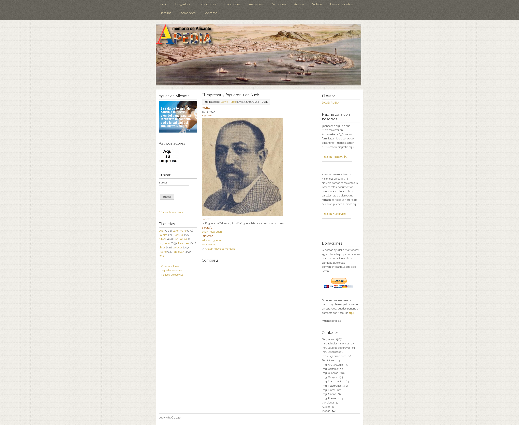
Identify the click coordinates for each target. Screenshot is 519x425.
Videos (317, 4)
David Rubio (228, 101)
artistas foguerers (212, 240)
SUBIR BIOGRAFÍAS (336, 157)
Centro (179, 234)
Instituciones (207, 4)
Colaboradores (170, 266)
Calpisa (163, 234)
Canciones (278, 4)
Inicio (163, 4)
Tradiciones (232, 4)
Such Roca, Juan (212, 231)
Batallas (165, 13)
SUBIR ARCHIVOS (335, 214)
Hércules (183, 243)
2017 (162, 230)
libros (162, 247)
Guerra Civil (181, 239)
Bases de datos (341, 4)
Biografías (182, 4)
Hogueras (164, 243)
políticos (177, 247)
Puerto (163, 251)
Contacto (210, 13)
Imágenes (256, 4)
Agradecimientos (171, 270)
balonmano (180, 230)
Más (161, 256)
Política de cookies (172, 274)
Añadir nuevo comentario (220, 248)
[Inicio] (258, 54)
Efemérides (187, 13)
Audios (299, 4)
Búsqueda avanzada (171, 212)
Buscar (163, 182)
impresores (208, 244)
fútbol (162, 239)
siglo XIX (179, 251)
